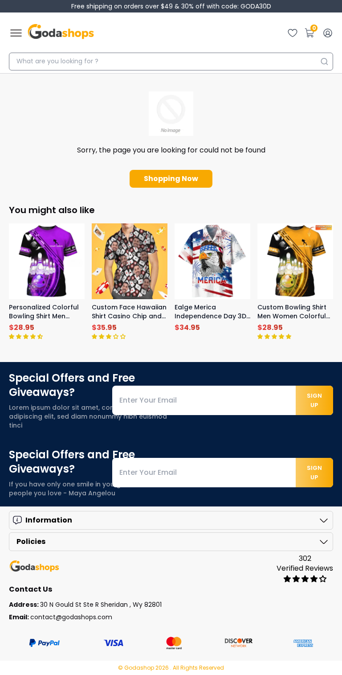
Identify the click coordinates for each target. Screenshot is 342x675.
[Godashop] (61, 33)
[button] (26, 336)
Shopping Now (171, 178)
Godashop (139, 667)
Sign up (314, 400)
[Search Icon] (324, 61)
